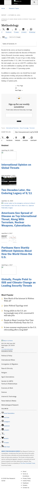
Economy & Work (7, 388)
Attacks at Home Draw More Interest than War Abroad (18, 19)
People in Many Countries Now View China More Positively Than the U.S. (19, 321)
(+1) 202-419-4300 (7, 349)
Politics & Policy (6, 356)
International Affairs (8, 360)
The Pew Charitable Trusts (28, 463)
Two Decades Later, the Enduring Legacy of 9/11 (16, 191)
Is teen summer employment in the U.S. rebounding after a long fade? (20, 328)
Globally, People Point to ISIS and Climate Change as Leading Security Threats (18, 282)
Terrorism (32, 128)
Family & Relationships (9, 384)
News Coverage (24, 128)
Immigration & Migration (9, 364)
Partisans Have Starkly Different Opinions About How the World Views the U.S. (16, 252)
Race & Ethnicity (7, 368)
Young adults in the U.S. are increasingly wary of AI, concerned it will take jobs (19, 313)
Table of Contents (8, 44)
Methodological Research (10, 405)
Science (4, 392)
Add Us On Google (14, 37)
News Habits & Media (8, 401)
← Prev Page (19, 86)
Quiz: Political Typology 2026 (16, 305)
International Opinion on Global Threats (16, 166)
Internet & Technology (8, 396)
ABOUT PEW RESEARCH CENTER (10, 451)
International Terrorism (12, 128)
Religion (4, 372)
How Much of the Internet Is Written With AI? (19, 299)
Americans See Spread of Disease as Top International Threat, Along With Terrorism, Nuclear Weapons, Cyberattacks (18, 219)
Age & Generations (7, 377)
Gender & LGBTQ (7, 381)
